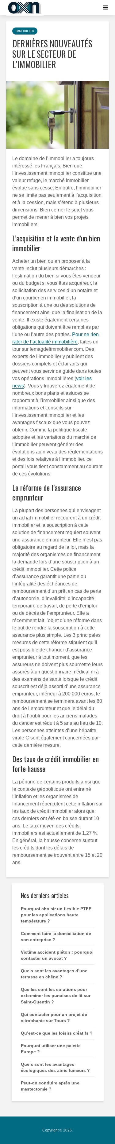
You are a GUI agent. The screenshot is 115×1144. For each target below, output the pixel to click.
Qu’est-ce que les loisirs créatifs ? (57, 1033)
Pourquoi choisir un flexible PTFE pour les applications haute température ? (56, 914)
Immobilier (25, 31)
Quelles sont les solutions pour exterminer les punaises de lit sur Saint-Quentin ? (55, 995)
